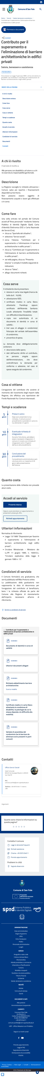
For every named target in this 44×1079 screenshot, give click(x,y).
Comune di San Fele (26, 9)
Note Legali (17, 1065)
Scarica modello (11, 689)
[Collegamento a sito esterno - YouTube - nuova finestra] (22, 1038)
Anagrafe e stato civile (21, 954)
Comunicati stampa (21, 991)
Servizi (9, 18)
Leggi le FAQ (21, 1047)
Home (3, 18)
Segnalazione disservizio (21, 1050)
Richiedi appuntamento (15, 518)
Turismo (21, 968)
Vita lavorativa (21, 960)
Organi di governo (21, 933)
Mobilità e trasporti (21, 970)
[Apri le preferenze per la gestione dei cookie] (3, 1075)
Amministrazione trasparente (20, 1005)
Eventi (21, 993)
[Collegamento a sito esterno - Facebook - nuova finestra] (19, 1038)
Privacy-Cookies (7, 1065)
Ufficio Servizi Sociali (12, 767)
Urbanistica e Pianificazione (21, 965)
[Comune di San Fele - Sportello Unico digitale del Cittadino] (10, 9)
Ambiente (21, 978)
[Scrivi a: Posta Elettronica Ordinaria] (21, 1024)
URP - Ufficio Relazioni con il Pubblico (21, 1026)
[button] (41, 2)
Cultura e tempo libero (21, 957)
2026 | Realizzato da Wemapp (22, 1070)
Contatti (21, 1009)
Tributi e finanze (21, 976)
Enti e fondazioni (21, 939)
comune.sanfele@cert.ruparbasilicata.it (21, 1023)
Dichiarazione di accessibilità (21, 1053)
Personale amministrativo (21, 944)
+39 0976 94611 (21, 1020)
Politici (21, 941)
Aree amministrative (21, 931)
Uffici (21, 936)
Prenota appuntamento (21, 1045)
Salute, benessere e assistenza (22, 18)
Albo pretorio (21, 1002)
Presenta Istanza (15, 504)
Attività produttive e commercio (21, 962)
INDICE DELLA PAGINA (9, 87)
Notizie (21, 988)
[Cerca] (40, 9)
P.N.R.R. (21, 1055)
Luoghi (21, 947)
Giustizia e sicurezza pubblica (21, 973)
